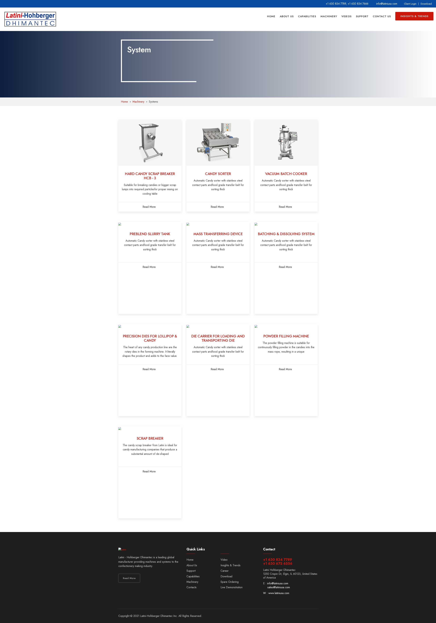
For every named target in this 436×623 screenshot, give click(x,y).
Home (271, 16)
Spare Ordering (230, 582)
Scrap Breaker (150, 438)
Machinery (329, 16)
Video (224, 560)
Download (426, 4)
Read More (149, 207)
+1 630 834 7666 (358, 4)
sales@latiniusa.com (278, 587)
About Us (287, 16)
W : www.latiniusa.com (276, 593)
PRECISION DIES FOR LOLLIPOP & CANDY (150, 338)
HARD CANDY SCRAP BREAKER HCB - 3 (150, 176)
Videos (346, 16)
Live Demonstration (232, 587)
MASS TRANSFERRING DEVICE (218, 234)
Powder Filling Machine (286, 336)
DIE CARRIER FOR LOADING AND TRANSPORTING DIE (218, 338)
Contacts (191, 587)
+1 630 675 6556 (277, 563)
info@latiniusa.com (277, 583)
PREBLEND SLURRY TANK (150, 234)
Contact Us (382, 16)
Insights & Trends (414, 16)
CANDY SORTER (218, 173)
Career (225, 571)
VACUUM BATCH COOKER (286, 173)
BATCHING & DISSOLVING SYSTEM (286, 234)
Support (362, 16)
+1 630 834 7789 (336, 4)
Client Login (410, 4)
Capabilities (307, 16)
